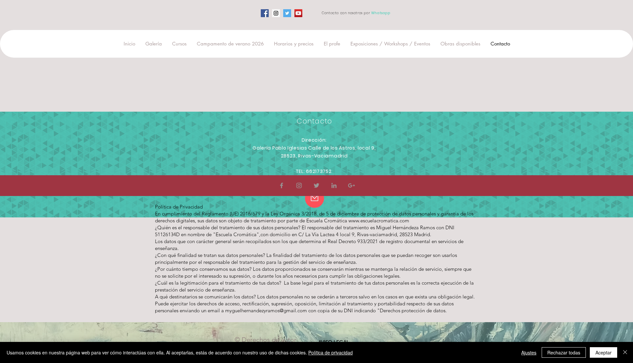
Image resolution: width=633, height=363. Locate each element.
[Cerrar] (625, 352)
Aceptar (603, 352)
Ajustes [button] (528, 352)
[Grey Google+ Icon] (351, 185)
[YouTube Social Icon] (298, 13)
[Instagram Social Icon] (276, 13)
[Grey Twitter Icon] (316, 185)
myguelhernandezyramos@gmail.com (266, 310)
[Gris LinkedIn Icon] (334, 185)
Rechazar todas (563, 352)
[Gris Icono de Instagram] (299, 185)
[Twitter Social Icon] (287, 13)
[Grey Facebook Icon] (281, 185)
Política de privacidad (330, 352)
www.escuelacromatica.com (378, 220)
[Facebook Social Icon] (265, 13)
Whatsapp (380, 13)
